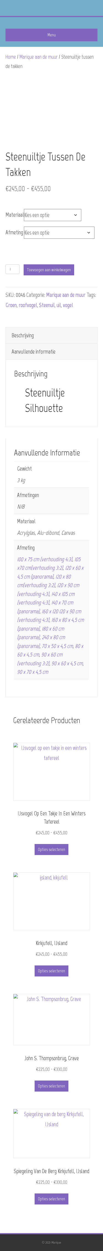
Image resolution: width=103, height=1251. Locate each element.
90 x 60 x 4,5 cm (67, 663)
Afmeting (14, 232)
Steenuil (47, 305)
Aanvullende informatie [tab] (33, 351)
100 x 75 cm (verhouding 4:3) (44, 559)
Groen (11, 305)
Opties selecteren (51, 849)
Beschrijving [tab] (23, 335)
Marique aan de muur (39, 57)
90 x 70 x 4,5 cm (32, 671)
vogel (68, 305)
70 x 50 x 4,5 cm (57, 645)
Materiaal (14, 214)
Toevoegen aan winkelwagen (49, 269)
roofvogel (28, 305)
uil (59, 305)
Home (10, 57)
